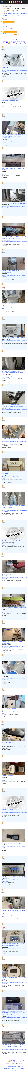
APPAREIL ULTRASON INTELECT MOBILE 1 (14, 337)
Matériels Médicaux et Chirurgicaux (15, 8)
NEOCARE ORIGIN (7, 574)
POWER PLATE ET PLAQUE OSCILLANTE (13, 203)
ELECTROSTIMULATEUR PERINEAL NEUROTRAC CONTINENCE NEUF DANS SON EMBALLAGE (13, 1012)
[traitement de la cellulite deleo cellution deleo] (13, 464)
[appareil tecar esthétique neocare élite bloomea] (13, 970)
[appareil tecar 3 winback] (13, 768)
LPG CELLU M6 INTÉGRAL (9, 304)
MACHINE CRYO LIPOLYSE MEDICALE (13, 540)
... (21, 42)
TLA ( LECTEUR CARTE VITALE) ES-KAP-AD (14, 843)
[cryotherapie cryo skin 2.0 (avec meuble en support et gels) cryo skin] (13, 936)
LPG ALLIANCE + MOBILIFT (9, 708)
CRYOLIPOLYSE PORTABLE (10, 675)
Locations (5, 36)
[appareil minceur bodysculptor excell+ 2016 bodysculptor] (13, 634)
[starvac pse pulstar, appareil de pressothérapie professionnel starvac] (13, 1037)
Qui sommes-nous (11, 1066)
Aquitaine (5, 24)
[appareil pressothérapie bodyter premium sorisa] (13, 160)
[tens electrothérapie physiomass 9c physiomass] (13, 869)
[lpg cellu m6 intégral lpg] (13, 296)
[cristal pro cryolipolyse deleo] (13, 431)
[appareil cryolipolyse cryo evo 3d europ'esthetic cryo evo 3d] (13, 498)
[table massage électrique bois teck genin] (13, 600)
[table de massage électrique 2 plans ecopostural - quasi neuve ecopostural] (13, 229)
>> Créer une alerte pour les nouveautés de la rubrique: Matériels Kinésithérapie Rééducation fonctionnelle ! (15, 15)
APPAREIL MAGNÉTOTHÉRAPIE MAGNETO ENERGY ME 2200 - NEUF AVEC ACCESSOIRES (14, 136)
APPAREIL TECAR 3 (7, 776)
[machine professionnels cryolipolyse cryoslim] (13, 263)
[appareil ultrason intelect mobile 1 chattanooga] (13, 330)
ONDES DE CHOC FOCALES (10, 101)
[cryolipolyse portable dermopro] (13, 667)
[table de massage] (13, 734)
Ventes (4, 33)
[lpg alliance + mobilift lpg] (13, 701)
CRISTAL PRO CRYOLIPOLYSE (10, 438)
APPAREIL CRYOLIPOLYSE (9, 809)
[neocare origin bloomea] (13, 566)
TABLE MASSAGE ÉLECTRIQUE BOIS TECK (14, 608)
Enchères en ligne (7, 34)
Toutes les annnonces (9, 21)
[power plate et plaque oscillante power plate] (13, 195)
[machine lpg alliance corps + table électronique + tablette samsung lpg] (13, 903)
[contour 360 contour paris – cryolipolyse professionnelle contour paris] (13, 363)
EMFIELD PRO (6, 67)
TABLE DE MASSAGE (8, 742)
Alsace (4, 23)
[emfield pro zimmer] (13, 60)
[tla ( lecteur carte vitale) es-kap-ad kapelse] (13, 835)
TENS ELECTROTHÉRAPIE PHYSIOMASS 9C (14, 876)
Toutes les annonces (8, 31)
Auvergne (5, 26)
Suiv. (24, 42)
